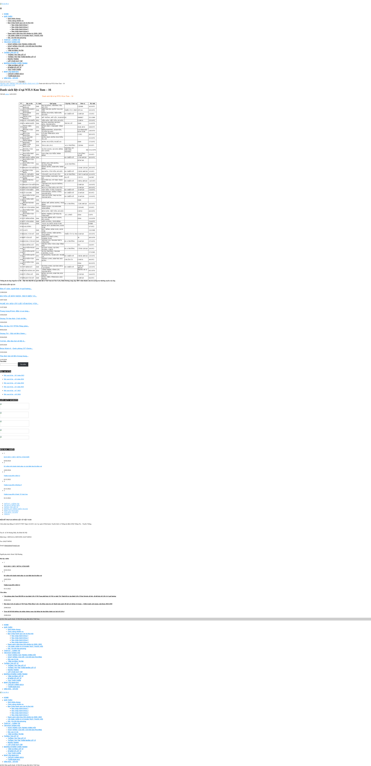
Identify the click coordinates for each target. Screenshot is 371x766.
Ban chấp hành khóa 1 (20, 25)
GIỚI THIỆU (8, 16)
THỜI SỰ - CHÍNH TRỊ (11, 503)
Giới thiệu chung (14, 18)
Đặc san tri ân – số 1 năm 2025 (14, 387)
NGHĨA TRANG (13, 59)
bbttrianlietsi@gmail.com (12, 545)
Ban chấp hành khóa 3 (20, 29)
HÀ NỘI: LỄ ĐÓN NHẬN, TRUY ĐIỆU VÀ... (18, 296)
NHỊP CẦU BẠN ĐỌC (11, 72)
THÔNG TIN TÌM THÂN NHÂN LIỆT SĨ (22, 57)
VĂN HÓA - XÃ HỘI (11, 512)
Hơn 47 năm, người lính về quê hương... (16, 289)
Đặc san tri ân (13, 48)
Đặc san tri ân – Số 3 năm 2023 (14, 375)
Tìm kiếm (3, 361)
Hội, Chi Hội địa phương (17, 38)
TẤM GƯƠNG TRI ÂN (15, 50)
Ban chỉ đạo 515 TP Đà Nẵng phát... (14, 326)
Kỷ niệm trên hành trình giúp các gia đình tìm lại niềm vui (23, 466)
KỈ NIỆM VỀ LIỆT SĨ (14, 67)
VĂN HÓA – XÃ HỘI (11, 78)
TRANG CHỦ (4, 83)
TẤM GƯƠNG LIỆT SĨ (15, 65)
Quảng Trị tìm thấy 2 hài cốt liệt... (13, 318)
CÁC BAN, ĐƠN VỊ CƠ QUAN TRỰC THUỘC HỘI (25, 35)
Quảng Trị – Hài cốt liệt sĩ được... (13, 333)
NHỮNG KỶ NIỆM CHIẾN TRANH (16, 509)
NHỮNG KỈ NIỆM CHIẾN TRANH (15, 63)
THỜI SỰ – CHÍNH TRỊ (12, 40)
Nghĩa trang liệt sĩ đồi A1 (12, 475)
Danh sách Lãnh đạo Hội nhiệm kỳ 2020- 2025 (25, 33)
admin (7, 94)
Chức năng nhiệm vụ (16, 21)
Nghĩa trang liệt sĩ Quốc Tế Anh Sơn (16, 494)
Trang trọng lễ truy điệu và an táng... (15, 311)
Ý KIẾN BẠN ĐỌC (14, 76)
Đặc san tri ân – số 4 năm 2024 (14, 379)
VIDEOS (7, 514)
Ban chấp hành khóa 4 (20, 31)
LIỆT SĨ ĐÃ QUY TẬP (15, 61)
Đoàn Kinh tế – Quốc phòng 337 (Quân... (16, 348)
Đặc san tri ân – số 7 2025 (12, 390)
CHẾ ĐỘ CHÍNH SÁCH (16, 74)
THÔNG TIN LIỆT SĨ (11, 52)
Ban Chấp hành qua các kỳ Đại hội (20, 23)
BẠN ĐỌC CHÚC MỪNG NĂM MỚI (16, 457)
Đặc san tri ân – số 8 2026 (12, 394)
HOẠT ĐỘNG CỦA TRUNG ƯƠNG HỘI (22, 44)
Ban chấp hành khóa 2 (20, 27)
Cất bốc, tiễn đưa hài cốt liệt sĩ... (12, 341)
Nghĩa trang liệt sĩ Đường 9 (13, 485)
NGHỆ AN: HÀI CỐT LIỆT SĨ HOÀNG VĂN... (19, 304)
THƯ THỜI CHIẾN (14, 69)
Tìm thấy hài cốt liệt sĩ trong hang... (14, 356)
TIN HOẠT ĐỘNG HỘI (12, 42)
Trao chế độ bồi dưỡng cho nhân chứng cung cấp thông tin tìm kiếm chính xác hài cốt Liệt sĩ (34, 611)
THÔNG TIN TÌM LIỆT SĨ (17, 55)
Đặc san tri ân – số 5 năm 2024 (14, 383)
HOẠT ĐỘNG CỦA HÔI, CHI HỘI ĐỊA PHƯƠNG (25, 46)
